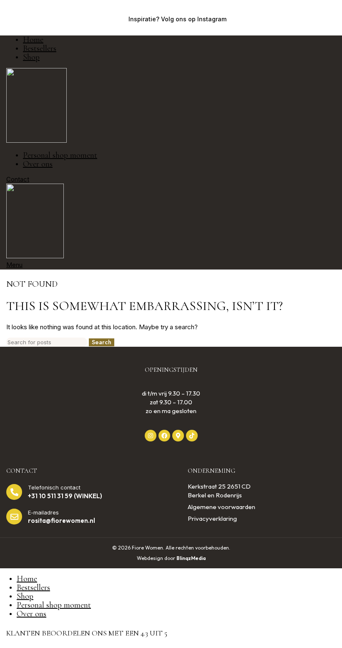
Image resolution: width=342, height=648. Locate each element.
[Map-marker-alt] (178, 435)
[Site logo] (36, 140)
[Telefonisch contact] (14, 492)
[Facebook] (164, 435)
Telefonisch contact (54, 487)
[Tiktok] (192, 435)
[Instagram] (150, 435)
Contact (17, 179)
